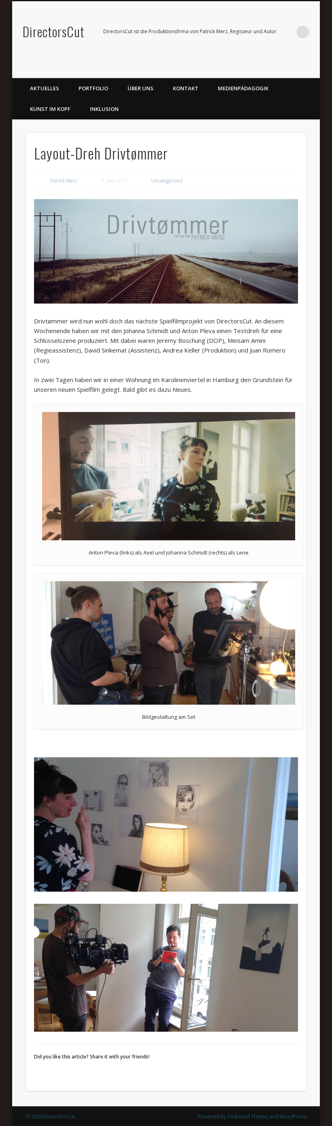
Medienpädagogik (243, 88)
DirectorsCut (54, 31)
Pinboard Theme (248, 1116)
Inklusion (104, 109)
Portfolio (93, 88)
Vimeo (310, 69)
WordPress (293, 1116)
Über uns (140, 88)
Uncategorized (167, 180)
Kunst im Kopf (50, 109)
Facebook (294, 69)
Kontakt (185, 88)
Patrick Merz (63, 180)
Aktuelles (44, 88)
